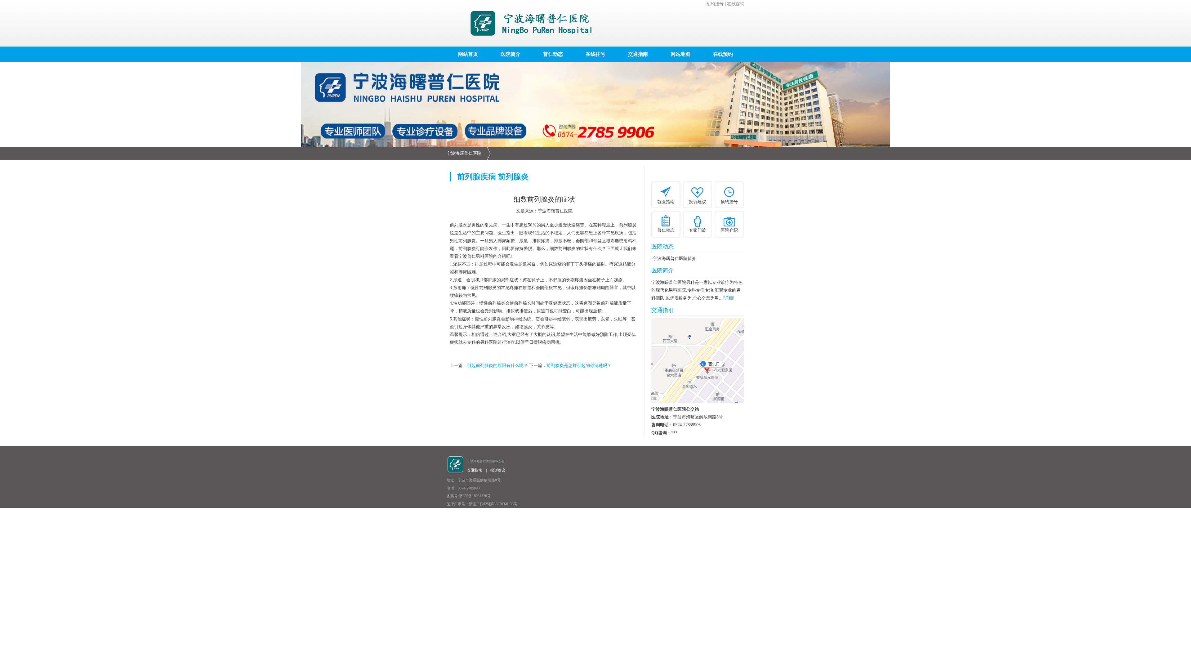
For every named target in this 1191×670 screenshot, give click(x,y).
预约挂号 (715, 4)
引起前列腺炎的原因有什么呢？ (497, 365)
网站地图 (680, 54)
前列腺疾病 (476, 176)
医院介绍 (729, 230)
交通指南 (638, 54)
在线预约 (723, 54)
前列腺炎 (513, 176)
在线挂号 (595, 54)
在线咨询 (735, 4)
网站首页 (468, 54)
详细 (728, 298)
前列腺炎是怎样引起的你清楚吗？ (579, 365)
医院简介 (510, 54)
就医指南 (666, 201)
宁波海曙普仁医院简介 (674, 258)
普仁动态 (553, 54)
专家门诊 (697, 230)
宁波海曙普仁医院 (464, 153)
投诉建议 (697, 201)
